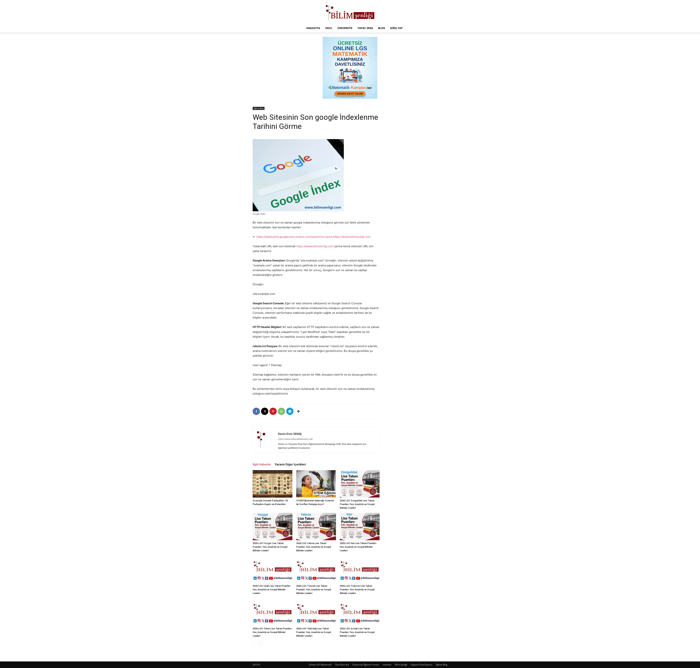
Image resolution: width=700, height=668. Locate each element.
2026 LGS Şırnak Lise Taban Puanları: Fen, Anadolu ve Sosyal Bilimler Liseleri (357, 632)
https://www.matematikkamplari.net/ (295, 439)
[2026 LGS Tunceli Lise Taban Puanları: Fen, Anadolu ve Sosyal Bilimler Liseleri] (316, 569)
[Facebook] (256, 411)
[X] (264, 411)
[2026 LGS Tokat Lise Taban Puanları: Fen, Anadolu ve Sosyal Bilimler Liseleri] (272, 612)
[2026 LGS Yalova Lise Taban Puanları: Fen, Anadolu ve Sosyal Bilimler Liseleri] (316, 526)
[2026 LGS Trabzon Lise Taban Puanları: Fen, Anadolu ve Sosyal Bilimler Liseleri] (360, 569)
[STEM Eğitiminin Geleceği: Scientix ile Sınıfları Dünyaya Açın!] (316, 484)
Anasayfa (313, 28)
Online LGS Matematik (320, 664)
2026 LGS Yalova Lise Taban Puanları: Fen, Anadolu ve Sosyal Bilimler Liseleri (313, 547)
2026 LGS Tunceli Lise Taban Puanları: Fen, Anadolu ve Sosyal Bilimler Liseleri (313, 589)
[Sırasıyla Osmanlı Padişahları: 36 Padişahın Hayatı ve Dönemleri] (272, 484)
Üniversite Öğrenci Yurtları (365, 664)
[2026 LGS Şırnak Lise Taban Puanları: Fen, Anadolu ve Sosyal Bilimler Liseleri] (360, 612)
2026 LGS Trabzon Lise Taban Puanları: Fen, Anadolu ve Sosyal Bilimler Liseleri (357, 589)
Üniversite (344, 28)
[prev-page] (255, 643)
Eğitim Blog (258, 108)
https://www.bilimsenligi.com (315, 246)
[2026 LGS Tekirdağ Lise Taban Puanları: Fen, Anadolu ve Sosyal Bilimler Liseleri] (316, 612)
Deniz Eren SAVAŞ (290, 434)
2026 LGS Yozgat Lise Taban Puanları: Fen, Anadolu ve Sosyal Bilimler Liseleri (270, 547)
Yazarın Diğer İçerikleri (290, 464)
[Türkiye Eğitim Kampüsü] (350, 12)
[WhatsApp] (281, 411)
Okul (328, 28)
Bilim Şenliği (401, 664)
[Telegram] (289, 411)
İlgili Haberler (262, 464)
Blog (381, 28)
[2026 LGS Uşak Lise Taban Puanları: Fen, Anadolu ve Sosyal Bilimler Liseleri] (272, 569)
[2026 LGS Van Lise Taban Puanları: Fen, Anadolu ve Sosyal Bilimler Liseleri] (360, 526)
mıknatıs (387, 664)
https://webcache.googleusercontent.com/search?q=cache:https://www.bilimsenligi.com (313, 236)
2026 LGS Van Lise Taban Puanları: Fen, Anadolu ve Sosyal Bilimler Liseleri (358, 547)
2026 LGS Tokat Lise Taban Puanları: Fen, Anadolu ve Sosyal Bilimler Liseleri (272, 632)
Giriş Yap (396, 28)
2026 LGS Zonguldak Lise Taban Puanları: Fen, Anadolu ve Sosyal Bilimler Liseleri (357, 504)
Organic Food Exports (421, 664)
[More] (298, 411)
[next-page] (260, 643)
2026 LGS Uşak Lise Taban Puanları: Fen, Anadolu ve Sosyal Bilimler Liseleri (272, 589)
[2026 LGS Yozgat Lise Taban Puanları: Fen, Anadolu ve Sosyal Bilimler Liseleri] (272, 526)
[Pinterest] (273, 411)
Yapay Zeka (365, 28)
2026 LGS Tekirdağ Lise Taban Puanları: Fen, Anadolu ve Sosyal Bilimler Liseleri (313, 632)
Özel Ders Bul (342, 664)
